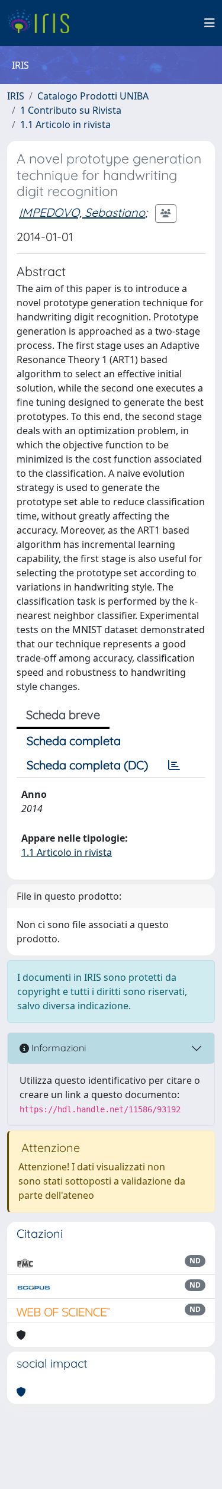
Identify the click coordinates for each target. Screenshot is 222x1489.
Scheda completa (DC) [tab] (87, 765)
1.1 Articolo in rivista (65, 124)
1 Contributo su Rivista (70, 110)
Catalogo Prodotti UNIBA (93, 95)
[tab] (174, 765)
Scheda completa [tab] (74, 740)
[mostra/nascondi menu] (209, 23)
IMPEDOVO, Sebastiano (82, 212)
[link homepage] (43, 23)
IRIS (15, 95)
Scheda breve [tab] (63, 714)
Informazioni (57, 1048)
